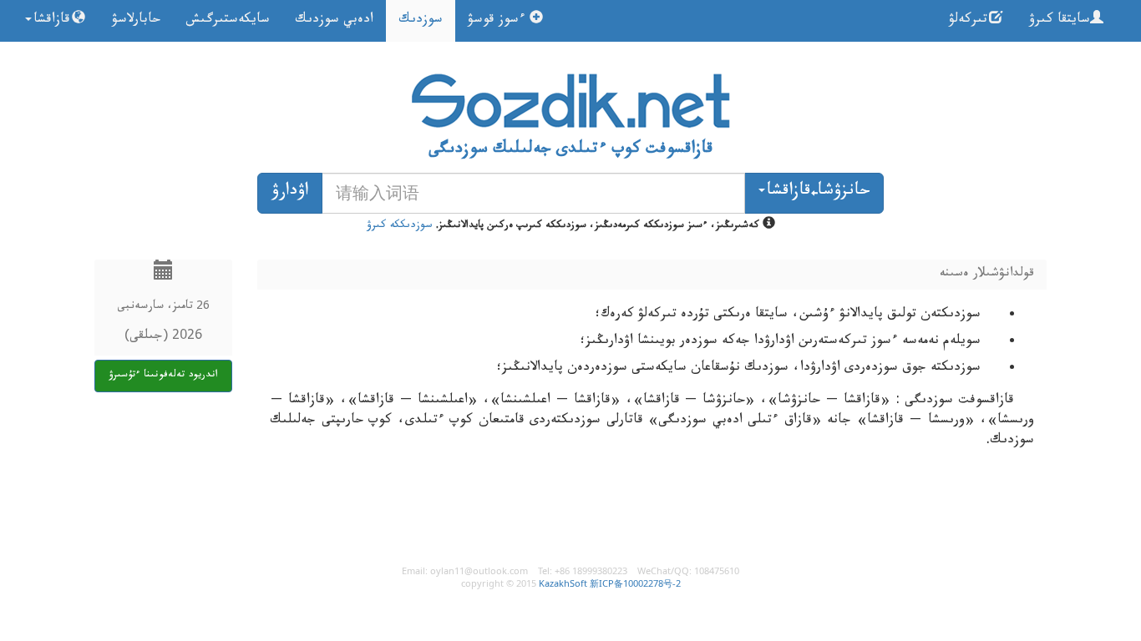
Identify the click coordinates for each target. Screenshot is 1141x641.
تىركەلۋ (968, 20)
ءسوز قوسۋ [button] (499, 20)
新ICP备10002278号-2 (635, 583)
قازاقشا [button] (51, 20)
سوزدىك (420, 20)
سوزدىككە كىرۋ (400, 226)
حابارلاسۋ (136, 20)
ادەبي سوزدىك (334, 20)
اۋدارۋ (289, 192)
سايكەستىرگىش (227, 20)
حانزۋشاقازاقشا (818, 192)
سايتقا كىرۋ (1059, 20)
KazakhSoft (563, 583)
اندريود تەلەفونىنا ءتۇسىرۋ (163, 375)
